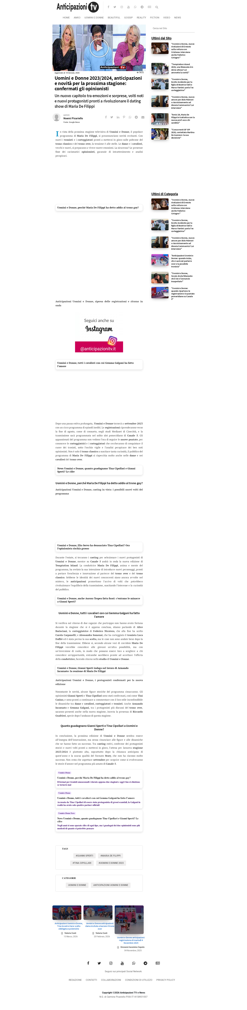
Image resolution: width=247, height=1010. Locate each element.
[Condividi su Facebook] (107, 117)
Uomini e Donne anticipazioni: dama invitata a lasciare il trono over (99, 926)
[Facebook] (110, 7)
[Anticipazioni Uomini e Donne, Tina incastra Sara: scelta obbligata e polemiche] (66, 912)
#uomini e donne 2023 (111, 863)
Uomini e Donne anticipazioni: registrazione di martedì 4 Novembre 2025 (131, 940)
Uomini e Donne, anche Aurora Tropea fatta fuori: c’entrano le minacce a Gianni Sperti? (98, 600)
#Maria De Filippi (110, 856)
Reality (141, 17)
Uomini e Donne (94, 17)
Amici (77, 17)
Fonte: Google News (71, 122)
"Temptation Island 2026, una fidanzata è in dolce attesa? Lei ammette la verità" (182, 68)
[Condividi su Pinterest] (126, 117)
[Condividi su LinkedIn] (120, 117)
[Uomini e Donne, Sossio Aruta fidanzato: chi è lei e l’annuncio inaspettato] (160, 277)
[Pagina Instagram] (99, 332)
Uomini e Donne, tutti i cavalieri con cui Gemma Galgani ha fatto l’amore (95, 364)
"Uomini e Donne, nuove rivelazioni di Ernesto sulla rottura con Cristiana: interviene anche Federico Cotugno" (182, 50)
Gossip (128, 17)
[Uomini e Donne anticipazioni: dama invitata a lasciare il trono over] (97, 912)
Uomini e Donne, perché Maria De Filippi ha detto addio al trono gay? (98, 207)
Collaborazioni (111, 980)
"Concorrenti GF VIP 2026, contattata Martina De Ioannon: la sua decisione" (182, 133)
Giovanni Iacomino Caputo (132, 947)
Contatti (91, 980)
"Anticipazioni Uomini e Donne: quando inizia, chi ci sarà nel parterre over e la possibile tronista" (182, 261)
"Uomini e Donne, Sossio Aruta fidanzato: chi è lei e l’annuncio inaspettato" (182, 277)
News (177, 17)
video (166, 17)
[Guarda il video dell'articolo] (99, 48)
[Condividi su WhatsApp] (132, 117)
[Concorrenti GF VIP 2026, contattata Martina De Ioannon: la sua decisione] (160, 134)
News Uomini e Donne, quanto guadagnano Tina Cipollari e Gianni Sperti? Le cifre (96, 470)
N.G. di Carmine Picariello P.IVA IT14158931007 (123, 997)
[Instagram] (123, 7)
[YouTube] (130, 7)
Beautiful (114, 17)
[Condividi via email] (144, 117)
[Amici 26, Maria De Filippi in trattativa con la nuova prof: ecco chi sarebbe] (160, 119)
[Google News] (151, 7)
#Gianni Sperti (84, 856)
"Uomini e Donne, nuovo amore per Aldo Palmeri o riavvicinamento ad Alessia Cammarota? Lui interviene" (183, 102)
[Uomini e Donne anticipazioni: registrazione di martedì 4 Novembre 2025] (129, 919)
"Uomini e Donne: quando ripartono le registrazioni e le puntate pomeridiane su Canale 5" (183, 294)
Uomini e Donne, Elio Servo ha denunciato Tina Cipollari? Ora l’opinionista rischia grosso (93, 547)
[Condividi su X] (113, 117)
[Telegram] (144, 7)
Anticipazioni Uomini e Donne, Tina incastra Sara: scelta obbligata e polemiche (69, 926)
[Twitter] (116, 7)
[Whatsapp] (137, 7)
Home (66, 17)
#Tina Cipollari (82, 863)
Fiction (154, 17)
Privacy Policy (165, 980)
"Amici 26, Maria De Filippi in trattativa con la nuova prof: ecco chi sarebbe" (183, 118)
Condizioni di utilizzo (138, 980)
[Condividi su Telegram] (138, 117)
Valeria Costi (70, 933)
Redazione (75, 980)
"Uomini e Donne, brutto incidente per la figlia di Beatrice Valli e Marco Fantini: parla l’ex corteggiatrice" (182, 85)
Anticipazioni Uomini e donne (110, 885)
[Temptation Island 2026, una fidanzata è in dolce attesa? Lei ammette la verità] (160, 68)
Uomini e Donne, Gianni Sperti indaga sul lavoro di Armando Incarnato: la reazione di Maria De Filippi (93, 669)
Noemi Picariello (73, 118)
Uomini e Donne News (66, 813)
